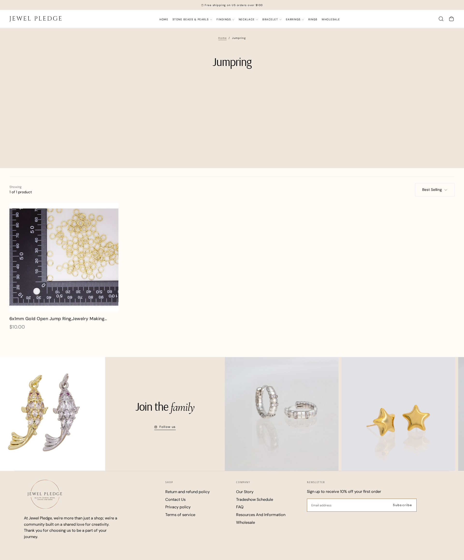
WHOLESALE (331, 19)
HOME (164, 19)
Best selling (432, 189)
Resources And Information (260, 514)
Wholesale (245, 522)
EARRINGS (293, 19)
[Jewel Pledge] (45, 494)
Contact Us (175, 499)
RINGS (313, 19)
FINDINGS (224, 19)
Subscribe (402, 505)
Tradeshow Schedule (254, 499)
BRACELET (270, 19)
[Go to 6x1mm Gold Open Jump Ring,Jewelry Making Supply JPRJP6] (63, 257)
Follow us (152, 427)
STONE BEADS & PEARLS (191, 19)
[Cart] (451, 19)
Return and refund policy (187, 491)
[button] (441, 19)
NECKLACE (247, 19)
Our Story (245, 491)
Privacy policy (178, 507)
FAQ (240, 507)
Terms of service (180, 514)
